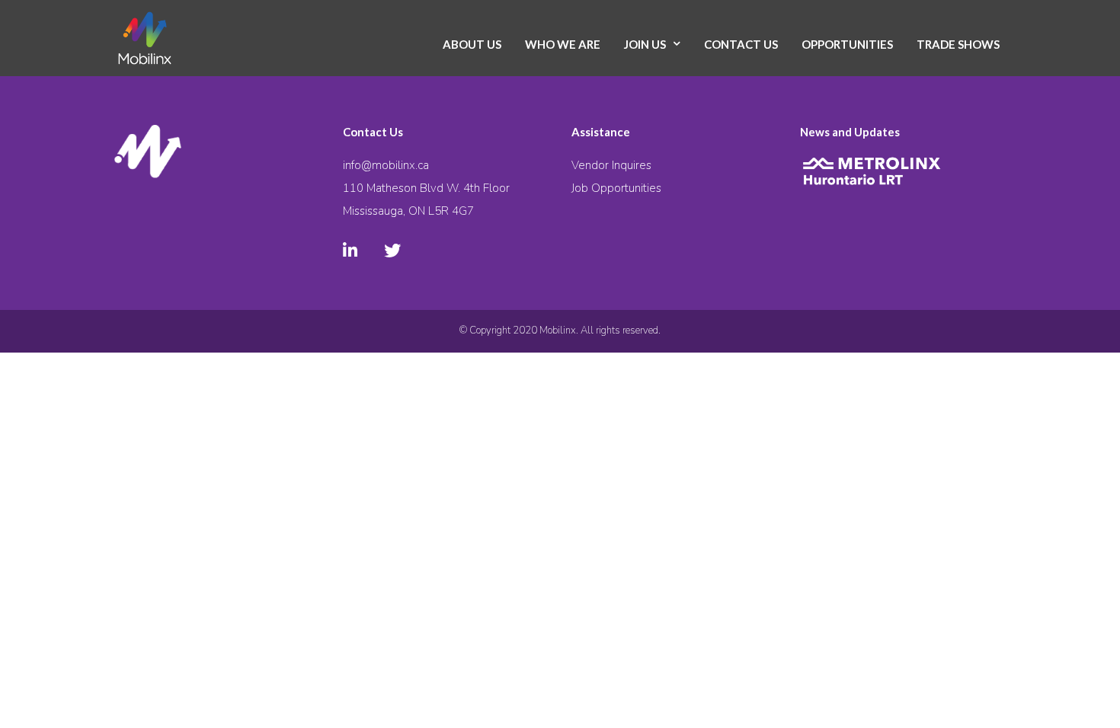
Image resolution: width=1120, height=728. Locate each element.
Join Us (645, 44)
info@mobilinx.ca (386, 165)
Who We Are (562, 44)
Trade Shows (958, 44)
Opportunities (847, 44)
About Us (472, 44)
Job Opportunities (616, 188)
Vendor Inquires (611, 165)
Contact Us (741, 44)
